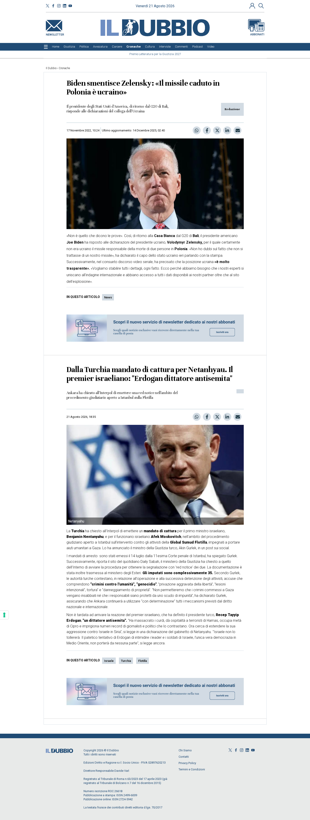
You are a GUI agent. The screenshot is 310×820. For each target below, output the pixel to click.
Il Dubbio (51, 68)
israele (109, 661)
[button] (252, 5)
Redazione (232, 109)
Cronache (64, 68)
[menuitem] (55, 46)
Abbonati (257, 34)
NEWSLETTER (55, 33)
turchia (126, 661)
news (108, 297)
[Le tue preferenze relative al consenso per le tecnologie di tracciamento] (4, 615)
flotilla (142, 661)
